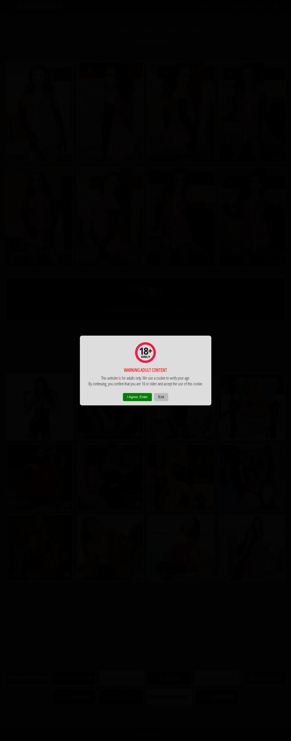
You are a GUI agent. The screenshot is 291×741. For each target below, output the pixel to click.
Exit (161, 397)
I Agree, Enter (137, 397)
